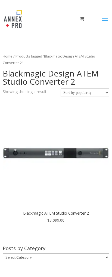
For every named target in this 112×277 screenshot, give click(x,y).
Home (8, 56)
